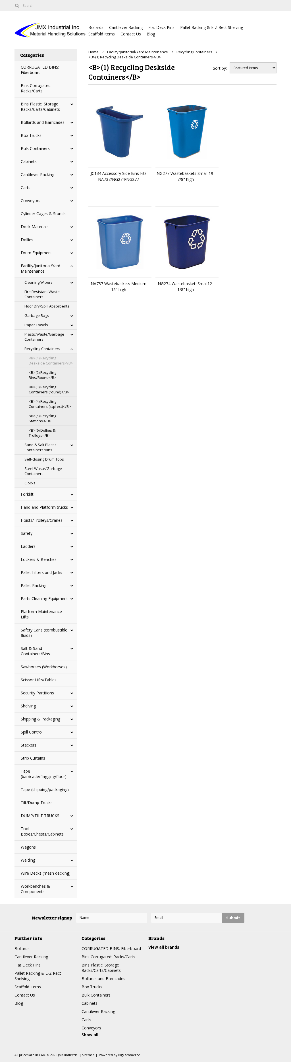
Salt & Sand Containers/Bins (35, 651)
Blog (151, 34)
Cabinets (29, 161)
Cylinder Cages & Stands (43, 213)
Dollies (27, 239)
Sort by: (220, 68)
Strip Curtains (33, 758)
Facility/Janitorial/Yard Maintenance (40, 268)
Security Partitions (37, 693)
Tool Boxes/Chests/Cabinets (42, 831)
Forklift (27, 494)
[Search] (16, 5)
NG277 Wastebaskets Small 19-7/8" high (186, 176)
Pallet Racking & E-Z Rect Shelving (211, 27)
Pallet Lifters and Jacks (41, 572)
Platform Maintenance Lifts (41, 614)
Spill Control (32, 732)
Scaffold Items (101, 34)
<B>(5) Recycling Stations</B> (42, 418)
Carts (25, 187)
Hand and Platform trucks (44, 507)
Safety (26, 533)
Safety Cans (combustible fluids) (44, 632)
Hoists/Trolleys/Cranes (42, 520)
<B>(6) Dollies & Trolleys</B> (42, 433)
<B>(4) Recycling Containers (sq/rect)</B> (50, 404)
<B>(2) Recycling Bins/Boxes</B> (43, 375)
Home (93, 51)
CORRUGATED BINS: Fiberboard (40, 69)
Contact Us (130, 34)
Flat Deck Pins (161, 27)
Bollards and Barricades (43, 122)
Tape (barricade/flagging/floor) (43, 773)
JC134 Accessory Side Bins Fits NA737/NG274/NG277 (119, 176)
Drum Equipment (36, 252)
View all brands (163, 947)
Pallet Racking (33, 585)
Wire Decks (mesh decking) (45, 873)
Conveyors (30, 200)
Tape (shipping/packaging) (45, 789)
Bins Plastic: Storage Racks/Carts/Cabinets (40, 106)
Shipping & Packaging (40, 719)
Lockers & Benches (39, 559)
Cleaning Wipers (38, 282)
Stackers (28, 745)
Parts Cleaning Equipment (44, 598)
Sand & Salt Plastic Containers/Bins (40, 447)
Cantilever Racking (126, 27)
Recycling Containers (42, 348)
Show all (90, 1034)
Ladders (28, 546)
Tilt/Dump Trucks (37, 802)
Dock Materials (35, 226)
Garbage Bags (36, 315)
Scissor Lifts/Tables (39, 679)
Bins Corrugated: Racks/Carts (36, 88)
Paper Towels (36, 324)
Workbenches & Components (35, 888)
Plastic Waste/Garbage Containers (44, 337)
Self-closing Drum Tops (44, 459)
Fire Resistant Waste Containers (42, 294)
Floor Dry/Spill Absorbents (46, 306)
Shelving (28, 706)
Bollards (95, 27)
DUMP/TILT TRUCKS (40, 815)
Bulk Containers (35, 148)
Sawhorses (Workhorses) (44, 666)
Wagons (28, 847)
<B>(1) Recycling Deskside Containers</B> (51, 360)
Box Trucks (31, 135)
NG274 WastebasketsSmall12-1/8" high (185, 286)
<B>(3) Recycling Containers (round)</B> (49, 389)
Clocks (30, 483)
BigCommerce (129, 1055)
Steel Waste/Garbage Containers (43, 471)
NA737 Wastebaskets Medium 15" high (118, 286)
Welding (28, 860)
